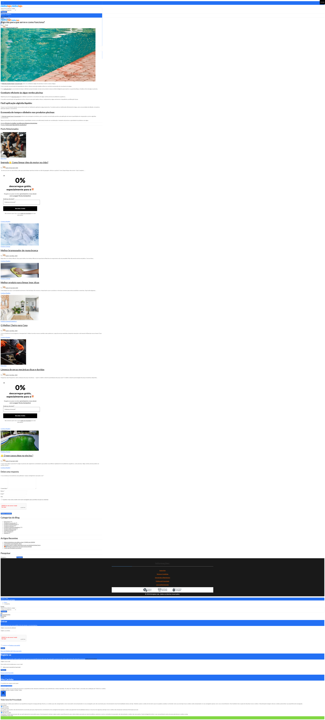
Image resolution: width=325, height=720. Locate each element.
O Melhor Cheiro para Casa (14, 325)
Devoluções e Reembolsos (162, 577)
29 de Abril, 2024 (13, 288)
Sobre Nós (162, 570)
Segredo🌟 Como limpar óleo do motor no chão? (24, 162)
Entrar (2, 648)
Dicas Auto (4, 158)
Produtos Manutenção (10, 528)
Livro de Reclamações (162, 584)
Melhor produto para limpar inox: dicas (20, 282)
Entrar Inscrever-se (6, 599)
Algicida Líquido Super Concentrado (12, 83)
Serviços (6, 533)
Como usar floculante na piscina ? (13, 548)
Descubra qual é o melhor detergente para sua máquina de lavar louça (22, 545)
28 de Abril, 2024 (13, 168)
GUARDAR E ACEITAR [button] (7, 715)
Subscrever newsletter (11, 667)
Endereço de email (9, 199)
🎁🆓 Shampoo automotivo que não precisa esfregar (18, 546)
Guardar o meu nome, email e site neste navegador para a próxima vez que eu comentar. (25, 499)
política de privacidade (25, 213)
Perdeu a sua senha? (14, 645)
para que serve (15, 96)
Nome (3, 491)
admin (7, 27)
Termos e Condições (162, 574)
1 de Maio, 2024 (13, 255)
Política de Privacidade (162, 581)
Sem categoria (8, 531)
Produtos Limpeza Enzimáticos (9, 321)
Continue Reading (5, 221)
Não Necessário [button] (5, 711)
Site (2, 496)
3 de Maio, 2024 (13, 375)
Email (2, 494)
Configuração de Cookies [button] (7, 690)
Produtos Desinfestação (10, 524)
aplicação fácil (7, 89)
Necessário (6, 706)
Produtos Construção (10, 523)
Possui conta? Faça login (7, 672)
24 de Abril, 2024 (13, 27)
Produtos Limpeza (5, 246)
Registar (3, 670)
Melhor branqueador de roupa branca (19, 250)
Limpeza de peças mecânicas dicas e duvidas (22, 369)
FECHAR (322, 2)
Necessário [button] (4, 705)
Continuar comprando (6, 686)
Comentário (4, 488)
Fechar (13, 599)
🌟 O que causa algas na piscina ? (17, 455)
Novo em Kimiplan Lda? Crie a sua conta (11, 651)
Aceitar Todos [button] (18, 690)
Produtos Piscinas (5, 18)
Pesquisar (3, 12)
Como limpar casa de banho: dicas (13, 543)
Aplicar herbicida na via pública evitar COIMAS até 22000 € (19, 542)
